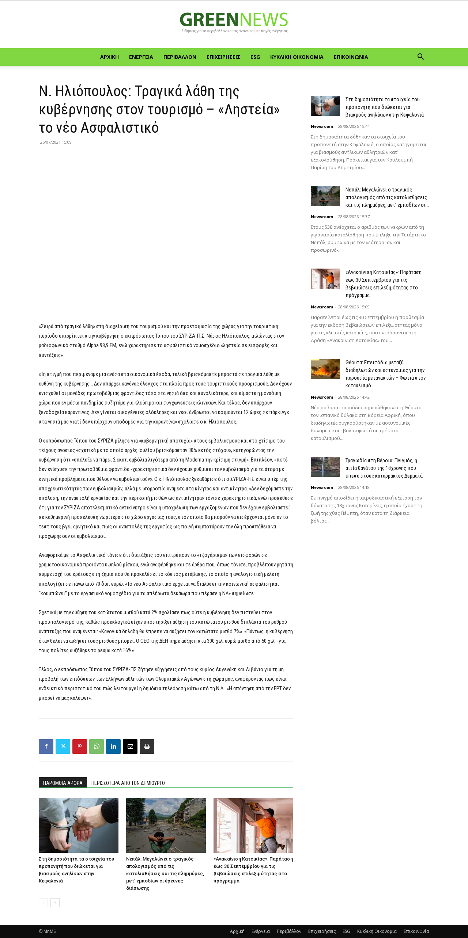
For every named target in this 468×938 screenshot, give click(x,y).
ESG (255, 56)
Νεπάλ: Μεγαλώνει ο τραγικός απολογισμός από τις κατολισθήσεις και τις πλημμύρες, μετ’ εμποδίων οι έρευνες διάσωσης (165, 873)
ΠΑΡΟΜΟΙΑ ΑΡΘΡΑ (63, 783)
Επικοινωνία (351, 56)
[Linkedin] (113, 746)
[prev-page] (43, 902)
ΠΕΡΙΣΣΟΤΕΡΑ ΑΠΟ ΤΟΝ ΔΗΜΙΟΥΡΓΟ (128, 783)
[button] (420, 57)
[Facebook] (46, 746)
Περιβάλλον (179, 56)
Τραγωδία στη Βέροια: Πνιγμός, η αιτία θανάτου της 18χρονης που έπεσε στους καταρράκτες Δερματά (384, 468)
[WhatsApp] (96, 746)
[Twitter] (63, 746)
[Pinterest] (79, 746)
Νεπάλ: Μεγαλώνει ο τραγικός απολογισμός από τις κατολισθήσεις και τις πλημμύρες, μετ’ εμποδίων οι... (387, 197)
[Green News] (234, 24)
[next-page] (55, 902)
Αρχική (109, 56)
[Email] (130, 746)
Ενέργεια (141, 56)
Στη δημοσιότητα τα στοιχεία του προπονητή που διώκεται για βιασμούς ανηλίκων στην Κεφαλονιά (385, 107)
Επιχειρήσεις (223, 56)
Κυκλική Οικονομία (297, 56)
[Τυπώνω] (147, 746)
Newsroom (322, 126)
